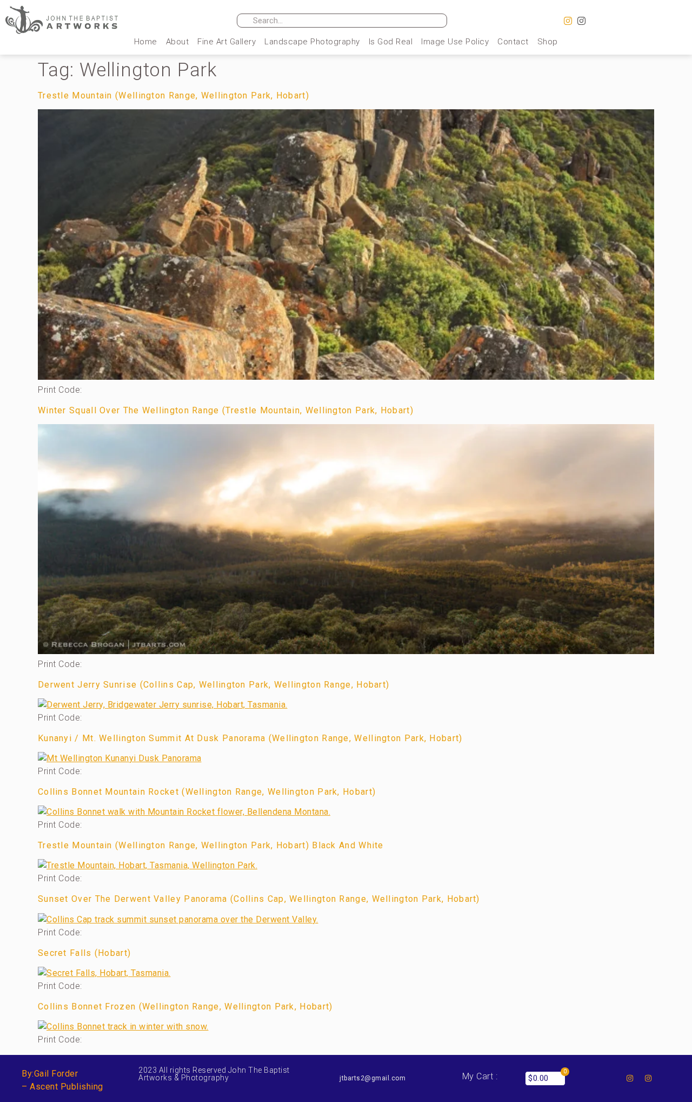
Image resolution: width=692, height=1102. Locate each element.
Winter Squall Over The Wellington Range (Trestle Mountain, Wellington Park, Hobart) (226, 410)
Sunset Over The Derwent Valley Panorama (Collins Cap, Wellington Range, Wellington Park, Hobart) (259, 899)
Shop (547, 42)
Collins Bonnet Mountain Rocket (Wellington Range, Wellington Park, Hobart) (207, 792)
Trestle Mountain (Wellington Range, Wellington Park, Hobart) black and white (211, 845)
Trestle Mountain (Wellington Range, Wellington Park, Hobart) (173, 95)
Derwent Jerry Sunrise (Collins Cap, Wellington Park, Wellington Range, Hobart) (213, 684)
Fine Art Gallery (226, 42)
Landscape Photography (312, 42)
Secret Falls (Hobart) (84, 953)
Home (145, 42)
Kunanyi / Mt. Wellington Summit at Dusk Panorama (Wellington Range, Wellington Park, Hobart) (250, 738)
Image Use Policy (455, 42)
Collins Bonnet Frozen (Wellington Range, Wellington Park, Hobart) (185, 1006)
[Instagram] (568, 21)
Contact (513, 42)
